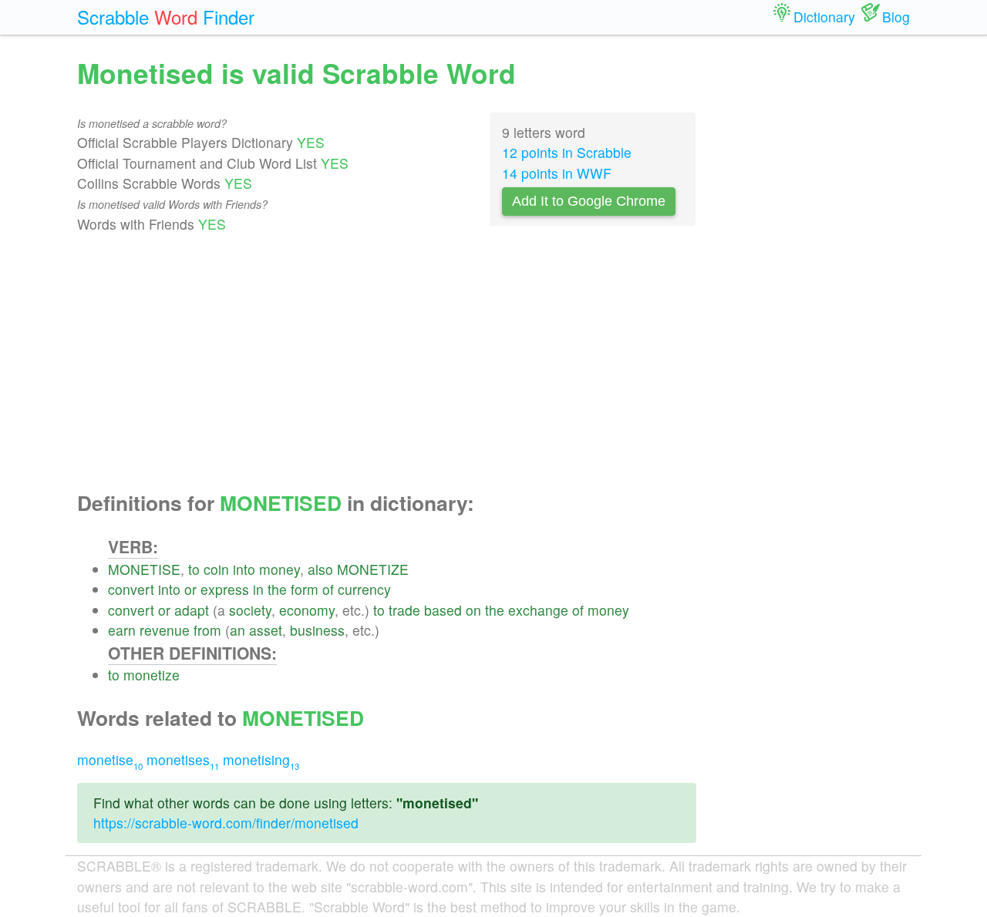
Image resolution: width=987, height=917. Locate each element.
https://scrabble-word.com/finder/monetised (226, 822)
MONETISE (144, 569)
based (443, 610)
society (250, 610)
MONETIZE (373, 569)
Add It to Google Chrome (588, 201)
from (207, 630)
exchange (538, 610)
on (473, 610)
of (328, 589)
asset (265, 630)
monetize (151, 674)
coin (216, 569)
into (244, 569)
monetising (261, 759)
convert (131, 589)
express (224, 589)
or (190, 589)
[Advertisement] (386, 363)
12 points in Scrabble (567, 152)
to (194, 569)
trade (404, 610)
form (304, 589)
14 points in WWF (556, 173)
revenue (165, 630)
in (258, 589)
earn (122, 630)
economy (307, 610)
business (317, 630)
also (320, 569)
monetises (183, 759)
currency (364, 589)
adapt (191, 610)
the (277, 589)
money (279, 569)
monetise (110, 759)
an (237, 630)
